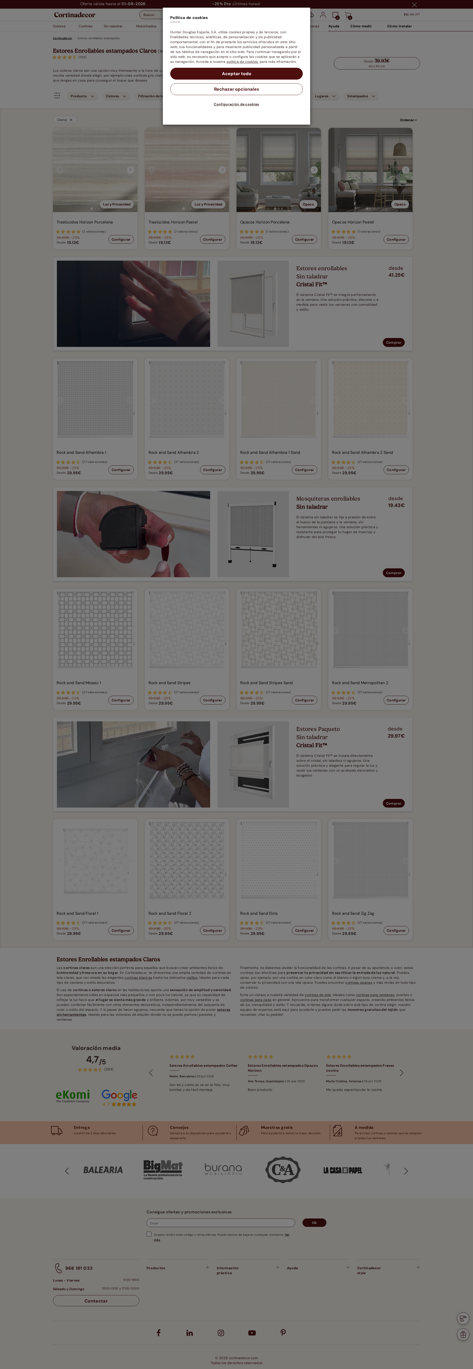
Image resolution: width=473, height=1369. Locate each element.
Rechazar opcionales (236, 89)
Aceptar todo (236, 74)
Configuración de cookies (236, 104)
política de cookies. (243, 61)
